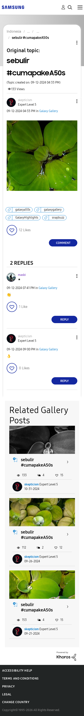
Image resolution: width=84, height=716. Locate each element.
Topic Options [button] (69, 42)
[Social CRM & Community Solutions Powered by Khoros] (66, 656)
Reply (64, 319)
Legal (6, 694)
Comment (63, 243)
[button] (70, 101)
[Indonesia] (13, 7)
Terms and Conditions (20, 678)
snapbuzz (58, 217)
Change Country (15, 702)
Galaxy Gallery (48, 111)
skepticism (31, 484)
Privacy (8, 686)
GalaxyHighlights (26, 217)
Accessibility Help (17, 670)
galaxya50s (22, 209)
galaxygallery (53, 209)
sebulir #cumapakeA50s (37, 462)
